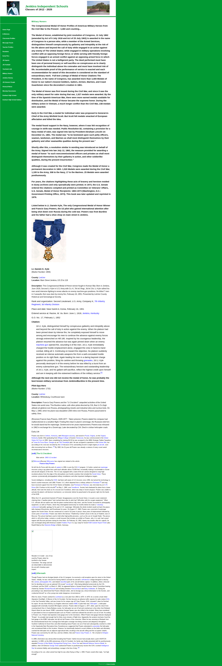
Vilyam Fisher (102, 523)
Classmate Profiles (9, 38)
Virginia (103, 436)
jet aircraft (100, 445)
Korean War (102, 442)
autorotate (96, 626)
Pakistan (86, 485)
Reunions (6, 51)
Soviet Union (96, 474)
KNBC (76, 603)
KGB (55, 480)
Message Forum (8, 43)
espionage (104, 467)
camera (36, 582)
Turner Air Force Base (40, 442)
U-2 (78, 467)
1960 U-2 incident (51, 457)
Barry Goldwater (89, 588)
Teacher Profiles (8, 47)
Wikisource (50, 461)
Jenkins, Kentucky (51, 436)
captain (58, 467)
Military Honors (8, 73)
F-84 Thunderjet (64, 442)
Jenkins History (8, 78)
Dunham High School (9, 95)
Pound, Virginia (90, 436)
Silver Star (75, 643)
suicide (68, 584)
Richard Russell (50, 588)
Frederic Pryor (66, 523)
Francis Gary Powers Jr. (83, 633)
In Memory (6, 34)
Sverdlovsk (75, 487)
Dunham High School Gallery (12, 100)
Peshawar (96, 482)
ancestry (72, 436)
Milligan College (63, 438)
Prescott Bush (76, 588)
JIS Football (6, 65)
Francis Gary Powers (47, 463)
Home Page (6, 29)
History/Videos (7, 86)
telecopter (93, 603)
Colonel (94, 523)
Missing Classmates (9, 91)
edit (33, 453)
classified (63, 582)
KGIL (108, 599)
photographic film (45, 582)
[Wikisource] (36, 461)
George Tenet (54, 645)
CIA (61, 445)
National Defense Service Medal (93, 643)
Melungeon (65, 436)
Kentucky (35, 438)
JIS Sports (6, 60)
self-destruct (85, 579)
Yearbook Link (7, 69)
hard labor (45, 514)
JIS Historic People (9, 82)
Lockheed (58, 597)
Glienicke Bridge (49, 525)
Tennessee (79, 438)
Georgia (51, 442)
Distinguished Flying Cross (62, 643)
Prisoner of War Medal (45, 643)
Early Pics (6, 56)
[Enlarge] (32, 554)
